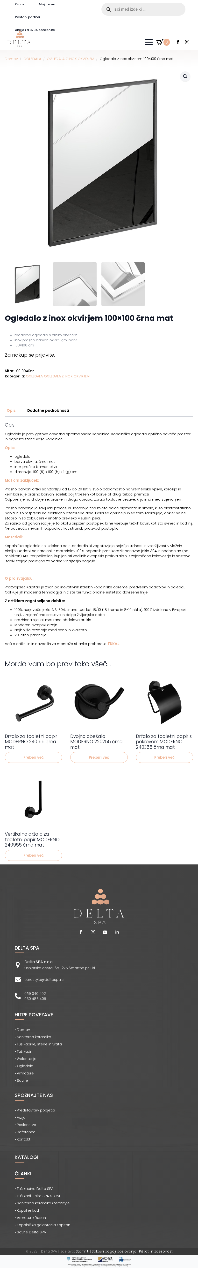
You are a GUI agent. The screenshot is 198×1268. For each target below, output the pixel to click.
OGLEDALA (32, 58)
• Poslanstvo (25, 1124)
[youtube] (105, 932)
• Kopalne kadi (27, 1210)
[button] (185, 76)
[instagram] (187, 42)
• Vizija (20, 1117)
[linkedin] (117, 932)
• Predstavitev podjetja (35, 1110)
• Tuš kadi (23, 1051)
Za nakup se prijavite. (30, 355)
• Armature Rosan (30, 1217)
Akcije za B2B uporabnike (35, 30)
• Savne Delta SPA (30, 1232)
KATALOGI (26, 1157)
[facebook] (178, 42)
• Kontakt (22, 1139)
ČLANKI (23, 1173)
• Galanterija (25, 1058)
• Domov (22, 1029)
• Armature (24, 1073)
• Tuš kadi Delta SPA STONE (38, 1195)
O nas (19, 4)
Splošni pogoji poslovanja (114, 1251)
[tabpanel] (99, 534)
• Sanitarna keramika (33, 1036)
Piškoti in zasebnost (156, 1251)
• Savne (21, 1080)
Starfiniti (82, 1251)
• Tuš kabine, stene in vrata (38, 1044)
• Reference (25, 1131)
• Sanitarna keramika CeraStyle (42, 1203)
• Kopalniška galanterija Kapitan (42, 1224)
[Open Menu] (149, 42)
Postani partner (27, 17)
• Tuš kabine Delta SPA (34, 1188)
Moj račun (47, 4)
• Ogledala (24, 1065)
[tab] (11, 410)
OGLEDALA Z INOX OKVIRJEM (70, 58)
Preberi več (33, 757)
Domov (11, 58)
